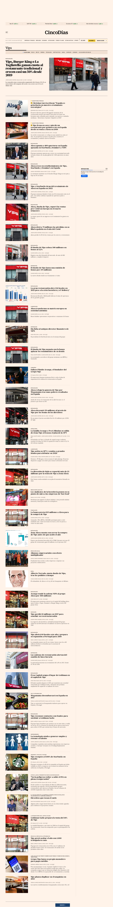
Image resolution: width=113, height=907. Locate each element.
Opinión (76, 40)
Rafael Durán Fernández (37, 558)
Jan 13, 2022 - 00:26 (43, 273)
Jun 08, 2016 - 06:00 (51, 741)
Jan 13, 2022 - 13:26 (43, 253)
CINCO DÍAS (33, 334)
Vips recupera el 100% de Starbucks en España (48, 758)
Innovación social (35, 551)
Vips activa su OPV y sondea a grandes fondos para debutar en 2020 (48, 452)
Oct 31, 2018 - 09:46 (42, 599)
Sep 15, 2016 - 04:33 (45, 680)
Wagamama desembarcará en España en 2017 (49, 697)
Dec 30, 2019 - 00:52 (47, 416)
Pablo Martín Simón (36, 354)
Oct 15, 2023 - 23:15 (47, 151)
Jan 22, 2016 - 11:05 (42, 762)
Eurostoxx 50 (69, 23)
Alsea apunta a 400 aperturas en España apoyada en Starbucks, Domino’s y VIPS (49, 147)
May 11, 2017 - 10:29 (47, 640)
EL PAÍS (82, 40)
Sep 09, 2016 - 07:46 (54, 701)
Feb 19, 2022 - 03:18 (47, 232)
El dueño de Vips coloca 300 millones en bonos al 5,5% (48, 249)
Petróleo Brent (48, 23)
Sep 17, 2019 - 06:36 (47, 477)
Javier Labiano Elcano (36, 741)
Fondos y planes (60, 40)
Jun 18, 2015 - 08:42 (47, 843)
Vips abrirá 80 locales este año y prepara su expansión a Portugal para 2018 (49, 636)
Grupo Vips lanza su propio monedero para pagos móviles (48, 860)
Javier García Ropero (11, 80)
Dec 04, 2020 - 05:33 (54, 354)
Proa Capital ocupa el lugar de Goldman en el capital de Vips (50, 676)
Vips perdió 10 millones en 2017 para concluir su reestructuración (47, 615)
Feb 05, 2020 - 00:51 (47, 397)
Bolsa (32, 52)
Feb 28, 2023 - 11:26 (47, 191)
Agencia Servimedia (35, 171)
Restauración (9, 58)
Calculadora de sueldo (85, 52)
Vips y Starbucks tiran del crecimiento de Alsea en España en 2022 (49, 187)
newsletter (85, 168)
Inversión (68, 52)
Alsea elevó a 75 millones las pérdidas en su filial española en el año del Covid (50, 228)
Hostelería (33, 612)
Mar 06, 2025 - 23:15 (51, 132)
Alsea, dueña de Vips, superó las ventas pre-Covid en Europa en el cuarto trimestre (48, 209)
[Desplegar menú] (7, 32)
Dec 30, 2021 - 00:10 (47, 293)
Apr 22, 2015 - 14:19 (48, 864)
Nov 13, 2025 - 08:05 (26, 80)
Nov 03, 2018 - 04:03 (47, 579)
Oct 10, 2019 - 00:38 (54, 456)
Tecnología (49, 52)
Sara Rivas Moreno (35, 801)
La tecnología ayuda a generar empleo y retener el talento (49, 737)
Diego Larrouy (34, 640)
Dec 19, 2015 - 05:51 (51, 782)
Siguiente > (62, 905)
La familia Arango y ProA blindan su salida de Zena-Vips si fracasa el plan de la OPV (50, 432)
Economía (44, 40)
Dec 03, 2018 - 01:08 (52, 558)
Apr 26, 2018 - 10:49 (47, 619)
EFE (31, 762)
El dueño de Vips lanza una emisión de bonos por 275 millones (48, 269)
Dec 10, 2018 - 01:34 (47, 538)
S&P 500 (29, 23)
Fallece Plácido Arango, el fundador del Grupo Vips (48, 371)
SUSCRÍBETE (92, 40)
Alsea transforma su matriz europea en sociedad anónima (49, 310)
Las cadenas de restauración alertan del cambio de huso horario (49, 656)
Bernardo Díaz (34, 110)
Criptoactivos (56, 52)
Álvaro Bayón (34, 253)
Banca (63, 52)
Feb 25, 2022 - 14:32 (47, 214)
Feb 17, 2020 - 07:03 (41, 375)
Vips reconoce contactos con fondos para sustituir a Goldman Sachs (49, 717)
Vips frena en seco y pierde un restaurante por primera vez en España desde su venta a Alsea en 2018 (49, 127)
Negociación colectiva (36, 489)
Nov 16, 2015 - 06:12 (49, 801)
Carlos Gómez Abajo (36, 579)
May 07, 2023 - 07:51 (49, 171)
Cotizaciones (51, 40)
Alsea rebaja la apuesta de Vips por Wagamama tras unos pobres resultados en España (49, 392)
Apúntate (84, 175)
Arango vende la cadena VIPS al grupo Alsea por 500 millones (48, 595)
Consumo (75, 52)
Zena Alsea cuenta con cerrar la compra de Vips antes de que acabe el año (49, 534)
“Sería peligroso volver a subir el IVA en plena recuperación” (48, 778)
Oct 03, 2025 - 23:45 (47, 110)
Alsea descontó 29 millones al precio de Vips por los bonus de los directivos (48, 412)
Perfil (32, 571)
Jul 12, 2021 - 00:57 (43, 314)
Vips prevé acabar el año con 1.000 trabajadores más (46, 839)
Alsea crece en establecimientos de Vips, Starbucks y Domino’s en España (49, 167)
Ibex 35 (11, 23)
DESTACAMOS (27, 52)
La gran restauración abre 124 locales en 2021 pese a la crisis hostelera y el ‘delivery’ (50, 289)
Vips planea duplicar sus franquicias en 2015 (48, 878)
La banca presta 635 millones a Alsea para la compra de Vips (50, 513)
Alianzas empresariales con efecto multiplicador (46, 554)
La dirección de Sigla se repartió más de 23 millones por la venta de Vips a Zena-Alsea (50, 473)
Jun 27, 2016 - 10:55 (47, 721)
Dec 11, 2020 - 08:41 (41, 334)
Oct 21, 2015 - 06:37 (42, 823)
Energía (42, 52)
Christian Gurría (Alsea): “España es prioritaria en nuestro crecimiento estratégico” (48, 105)
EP (31, 375)
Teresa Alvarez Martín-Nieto (38, 701)
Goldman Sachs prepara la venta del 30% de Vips (49, 819)
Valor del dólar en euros (92, 23)
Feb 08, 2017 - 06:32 (47, 660)
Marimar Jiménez (35, 864)
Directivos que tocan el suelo (44, 798)
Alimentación (34, 449)
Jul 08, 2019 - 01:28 (39, 497)
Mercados (38, 40)
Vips (9, 48)
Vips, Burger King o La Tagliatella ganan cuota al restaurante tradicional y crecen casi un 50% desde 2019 (24, 68)
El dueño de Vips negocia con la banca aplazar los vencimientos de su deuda (48, 350)
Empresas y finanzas (30, 40)
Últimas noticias (69, 40)
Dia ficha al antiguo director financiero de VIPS (50, 330)
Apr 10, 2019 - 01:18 (43, 517)
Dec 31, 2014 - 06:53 (54, 882)
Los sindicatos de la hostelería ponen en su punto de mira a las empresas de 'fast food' (50, 493)
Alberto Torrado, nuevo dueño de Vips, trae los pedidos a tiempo (48, 574)
